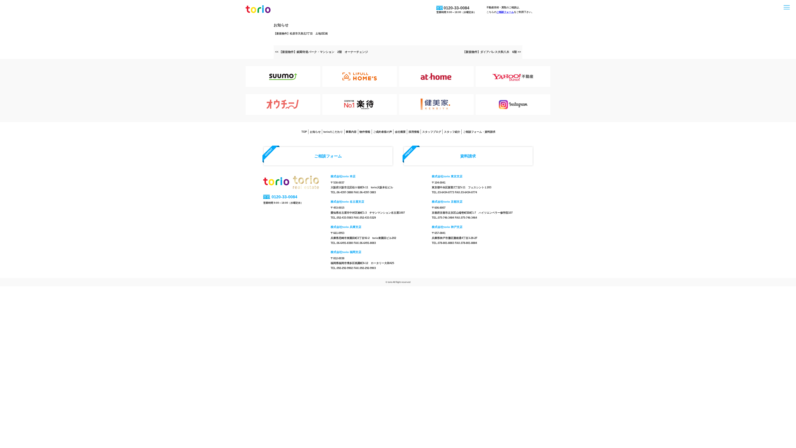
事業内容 (351, 131)
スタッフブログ (431, 131)
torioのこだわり (333, 131)
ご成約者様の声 (382, 131)
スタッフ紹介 (452, 131)
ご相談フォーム (505, 12)
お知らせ (315, 131)
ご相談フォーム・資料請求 (479, 131)
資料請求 (468, 156)
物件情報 (364, 131)
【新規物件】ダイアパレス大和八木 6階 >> (492, 52)
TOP (304, 131)
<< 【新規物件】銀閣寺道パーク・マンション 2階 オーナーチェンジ (321, 52)
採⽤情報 (414, 131)
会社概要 (400, 131)
